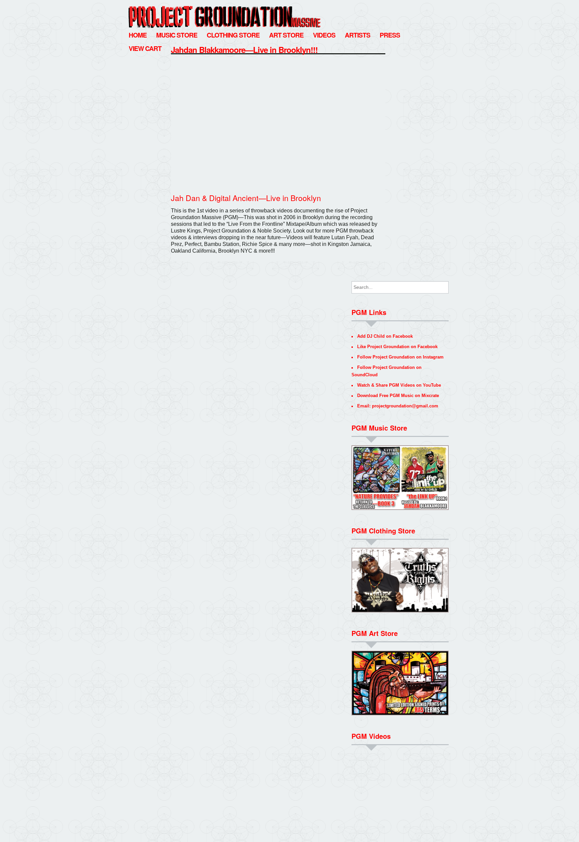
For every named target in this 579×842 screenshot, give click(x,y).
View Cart (145, 48)
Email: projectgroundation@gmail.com (397, 405)
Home (138, 35)
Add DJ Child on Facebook (385, 336)
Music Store (176, 35)
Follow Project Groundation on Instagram (400, 357)
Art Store (286, 35)
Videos (324, 35)
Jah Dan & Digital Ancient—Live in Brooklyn (246, 197)
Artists (357, 35)
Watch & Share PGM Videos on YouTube (399, 385)
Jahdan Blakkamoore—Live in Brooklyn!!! (244, 49)
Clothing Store (233, 35)
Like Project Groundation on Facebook (397, 346)
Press (390, 35)
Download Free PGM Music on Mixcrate (398, 395)
